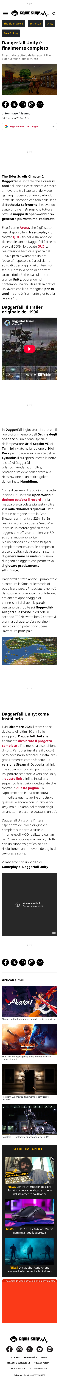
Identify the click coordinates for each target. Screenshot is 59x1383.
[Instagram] (21, 1349)
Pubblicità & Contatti (35, 1357)
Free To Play (11, 33)
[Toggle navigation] (5, 13)
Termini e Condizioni (18, 1362)
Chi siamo (15, 1357)
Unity (50, 23)
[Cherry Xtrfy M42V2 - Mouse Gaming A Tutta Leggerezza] (29, 1212)
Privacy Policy (42, 1362)
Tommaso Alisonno (17, 113)
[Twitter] (31, 1349)
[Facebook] (11, 1349)
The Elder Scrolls (13, 23)
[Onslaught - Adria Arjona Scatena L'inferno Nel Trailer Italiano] (29, 1251)
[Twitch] (50, 1349)
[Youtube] (41, 1349)
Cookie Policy (17, 1368)
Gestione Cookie (38, 1368)
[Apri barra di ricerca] (54, 13)
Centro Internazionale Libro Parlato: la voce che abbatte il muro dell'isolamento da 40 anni (30, 1190)
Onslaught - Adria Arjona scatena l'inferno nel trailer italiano (29, 1269)
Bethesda (35, 23)
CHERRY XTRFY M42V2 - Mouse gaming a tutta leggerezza (29, 1230)
